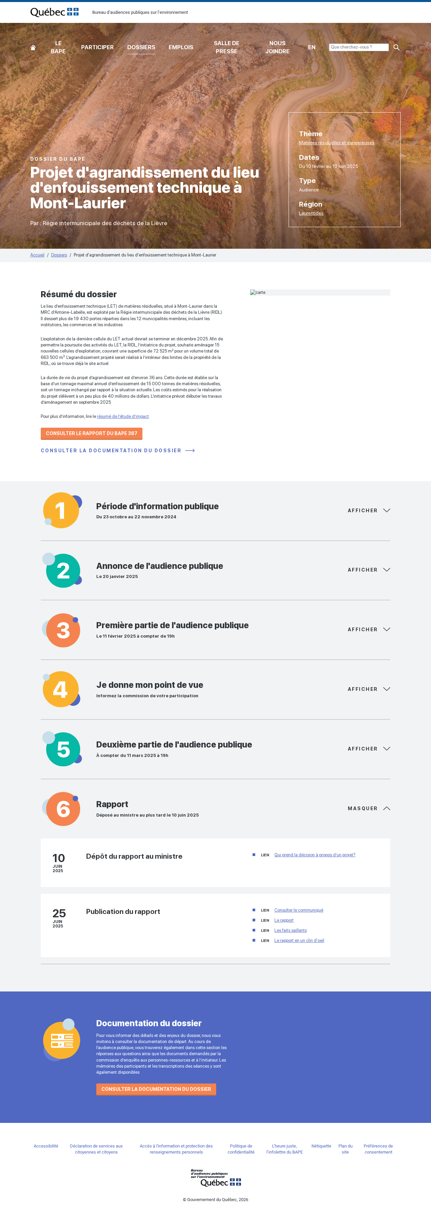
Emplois (181, 47)
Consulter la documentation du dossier (112, 450)
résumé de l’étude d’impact (123, 416)
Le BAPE (58, 47)
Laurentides (311, 213)
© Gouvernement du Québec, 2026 (215, 1199)
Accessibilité (46, 1146)
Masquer (364, 510)
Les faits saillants (290, 930)
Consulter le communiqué (298, 910)
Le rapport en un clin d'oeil (299, 940)
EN (312, 47)
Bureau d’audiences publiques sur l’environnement (54, 12)
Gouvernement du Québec (215, 1177)
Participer (97, 47)
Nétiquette (321, 1146)
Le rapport (284, 920)
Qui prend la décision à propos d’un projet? (315, 854)
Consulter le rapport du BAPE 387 (91, 433)
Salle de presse (226, 47)
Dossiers (141, 47)
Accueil (33, 46)
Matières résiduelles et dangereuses (336, 142)
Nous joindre (277, 47)
